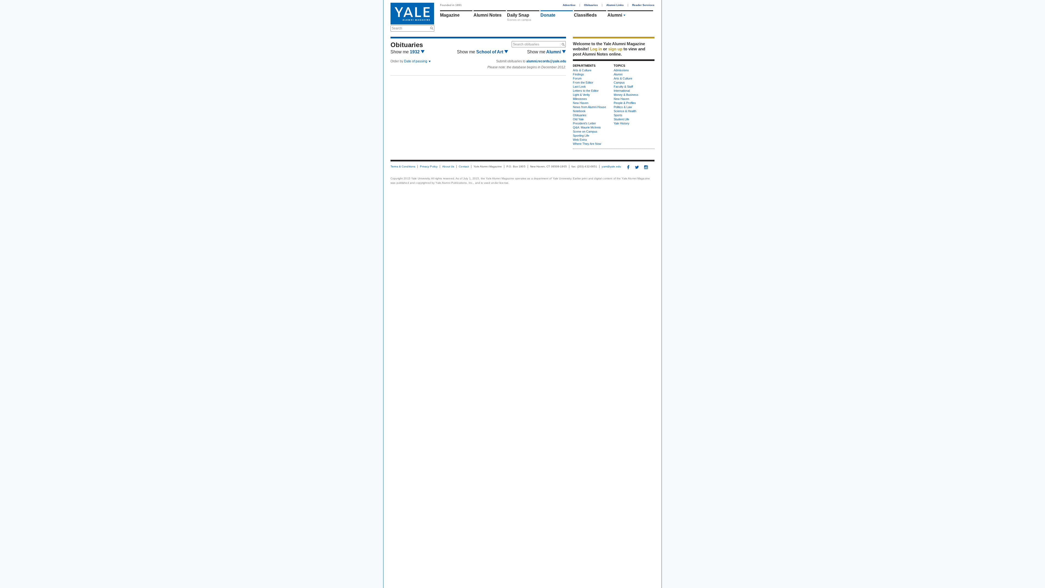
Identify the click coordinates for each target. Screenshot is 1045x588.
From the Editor (583, 82)
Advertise (569, 5)
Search (397, 28)
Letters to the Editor (586, 90)
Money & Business (626, 94)
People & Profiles (625, 103)
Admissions (621, 70)
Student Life (621, 119)
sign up (615, 49)
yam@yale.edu (611, 166)
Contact (464, 166)
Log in (596, 49)
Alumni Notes (488, 15)
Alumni (614, 15)
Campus (619, 82)
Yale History (621, 123)
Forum (577, 78)
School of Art (490, 52)
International (622, 90)
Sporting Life (581, 135)
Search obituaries (526, 44)
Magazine (450, 15)
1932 (415, 52)
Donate (547, 15)
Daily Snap (518, 15)
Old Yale (578, 119)
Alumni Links (615, 5)
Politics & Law (623, 107)
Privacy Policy (429, 166)
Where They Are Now (587, 143)
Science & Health (625, 111)
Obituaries (591, 5)
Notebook (579, 111)
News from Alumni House (589, 107)
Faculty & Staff (623, 86)
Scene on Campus (585, 131)
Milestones (580, 98)
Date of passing (416, 61)
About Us (448, 166)
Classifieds (585, 15)
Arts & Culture (582, 70)
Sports (618, 115)
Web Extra (580, 139)
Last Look (579, 86)
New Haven (580, 103)
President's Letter (584, 123)
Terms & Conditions (403, 166)
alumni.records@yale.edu (546, 61)
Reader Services (643, 5)
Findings (578, 74)
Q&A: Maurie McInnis (587, 127)
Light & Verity (581, 94)
